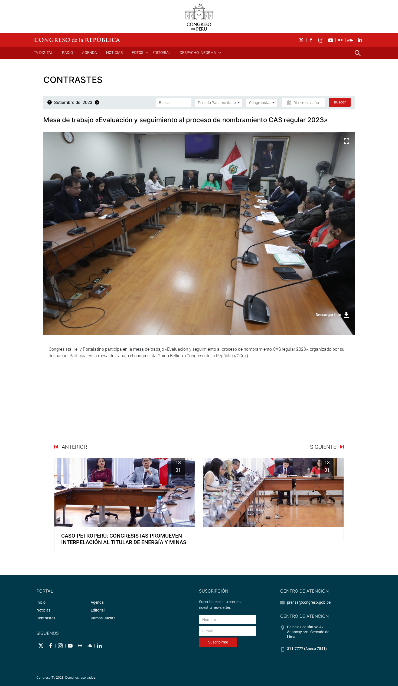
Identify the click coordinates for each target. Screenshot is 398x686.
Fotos (137, 52)
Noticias (114, 52)
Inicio (41, 602)
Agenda (89, 52)
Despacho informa (198, 52)
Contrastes (46, 618)
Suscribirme (218, 642)
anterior (73, 447)
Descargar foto (328, 315)
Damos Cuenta (103, 618)
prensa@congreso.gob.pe (309, 602)
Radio (67, 52)
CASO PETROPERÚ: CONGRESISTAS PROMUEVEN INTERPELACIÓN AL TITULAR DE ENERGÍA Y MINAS (123, 538)
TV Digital (43, 52)
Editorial (161, 52)
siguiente (324, 447)
